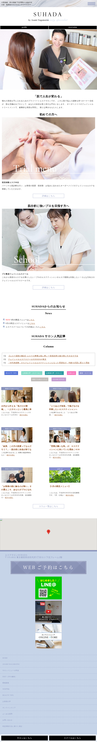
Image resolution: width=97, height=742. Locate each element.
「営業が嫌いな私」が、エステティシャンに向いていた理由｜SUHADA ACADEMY (64, 449)
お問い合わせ (7, 720)
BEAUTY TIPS (11, 373)
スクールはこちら (72, 738)
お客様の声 (7, 701)
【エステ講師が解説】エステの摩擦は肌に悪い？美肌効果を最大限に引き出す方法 (43, 356)
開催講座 (6, 683)
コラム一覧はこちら (48, 506)
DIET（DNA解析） (10, 677)
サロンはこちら (24, 738)
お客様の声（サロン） (54, 373)
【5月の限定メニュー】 (59, 486)
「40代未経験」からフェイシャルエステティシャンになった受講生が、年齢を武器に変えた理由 (48, 363)
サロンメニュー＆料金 (11, 670)
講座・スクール (85, 373)
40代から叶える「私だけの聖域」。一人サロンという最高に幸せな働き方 (16, 409)
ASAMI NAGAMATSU (11, 664)
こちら (31, 320)
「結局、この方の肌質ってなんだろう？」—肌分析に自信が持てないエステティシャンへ (16, 449)
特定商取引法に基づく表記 (12, 726)
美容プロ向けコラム (39, 379)
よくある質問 (7, 714)
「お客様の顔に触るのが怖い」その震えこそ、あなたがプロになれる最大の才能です (16, 489)
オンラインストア (9, 708)
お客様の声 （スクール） (31, 373)
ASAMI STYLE (59, 379)
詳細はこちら (48, 196)
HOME (5, 658)
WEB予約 (6, 689)
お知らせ (71, 373)
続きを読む (24, 415)
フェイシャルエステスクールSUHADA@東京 (27, 359)
